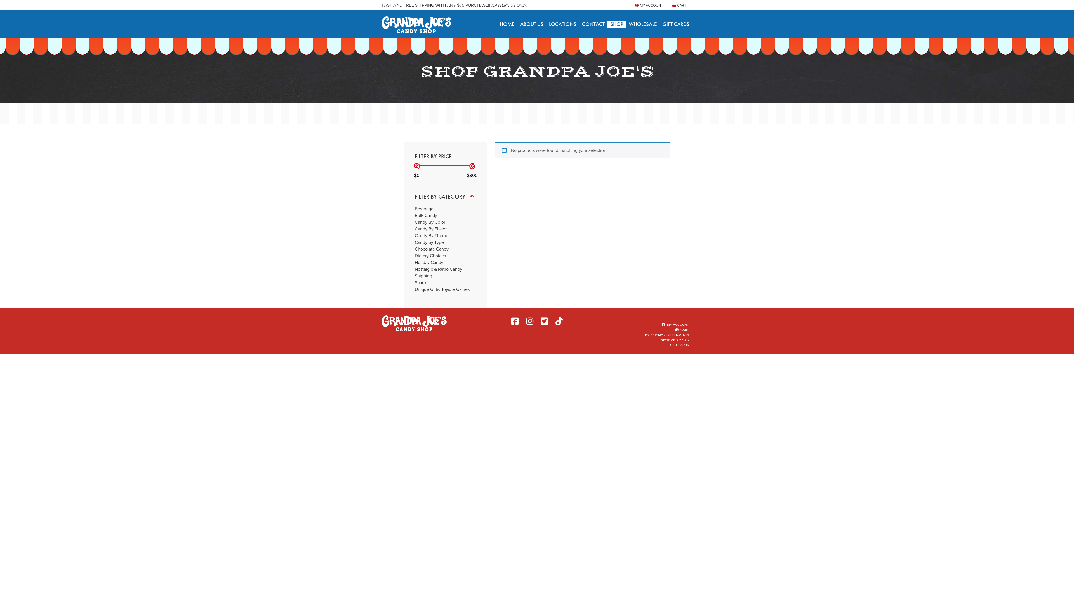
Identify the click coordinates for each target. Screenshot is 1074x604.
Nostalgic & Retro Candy (438, 269)
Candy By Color (430, 222)
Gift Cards (676, 24)
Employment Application (667, 334)
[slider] (417, 166)
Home (507, 24)
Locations (562, 24)
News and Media (675, 339)
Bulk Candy (426, 215)
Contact (593, 24)
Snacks (421, 282)
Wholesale (643, 24)
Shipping (423, 276)
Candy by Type (429, 242)
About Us (531, 24)
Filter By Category (440, 196)
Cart (681, 5)
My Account (651, 5)
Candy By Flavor (431, 229)
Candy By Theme (431, 235)
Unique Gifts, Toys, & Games (442, 289)
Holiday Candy (429, 262)
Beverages (425, 209)
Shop (616, 24)
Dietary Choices (430, 256)
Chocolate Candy (432, 249)
